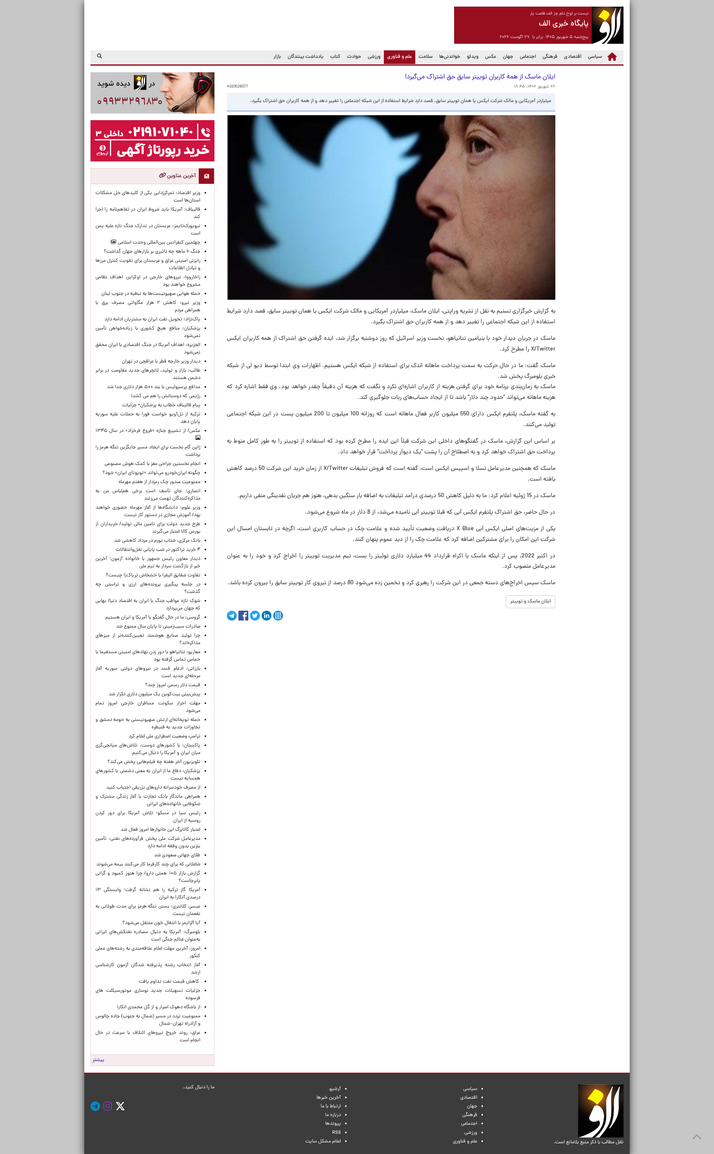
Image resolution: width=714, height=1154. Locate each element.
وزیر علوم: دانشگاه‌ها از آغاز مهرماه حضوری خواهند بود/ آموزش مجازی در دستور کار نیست (147, 511)
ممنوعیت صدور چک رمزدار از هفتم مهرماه (158, 482)
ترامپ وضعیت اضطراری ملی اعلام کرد (164, 736)
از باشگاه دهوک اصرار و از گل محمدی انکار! (158, 1007)
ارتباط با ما (331, 1106)
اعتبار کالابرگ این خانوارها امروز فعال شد (160, 830)
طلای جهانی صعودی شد (177, 855)
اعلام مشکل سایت (323, 1141)
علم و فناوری (398, 57)
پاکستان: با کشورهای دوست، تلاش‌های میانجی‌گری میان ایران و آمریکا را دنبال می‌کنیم (147, 749)
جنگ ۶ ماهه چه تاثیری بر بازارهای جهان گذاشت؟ (152, 252)
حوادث (354, 57)
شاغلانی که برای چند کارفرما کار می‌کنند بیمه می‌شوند (148, 864)
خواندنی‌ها (449, 57)
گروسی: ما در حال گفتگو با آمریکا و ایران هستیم (152, 617)
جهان (508, 57)
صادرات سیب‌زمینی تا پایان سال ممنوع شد (158, 626)
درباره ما (333, 1115)
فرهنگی (550, 57)
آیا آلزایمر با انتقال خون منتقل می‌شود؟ (161, 923)
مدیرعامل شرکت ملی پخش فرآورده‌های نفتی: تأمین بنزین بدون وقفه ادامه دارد (147, 842)
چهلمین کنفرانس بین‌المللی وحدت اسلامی (158, 242)
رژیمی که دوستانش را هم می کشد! (165, 396)
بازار (277, 57)
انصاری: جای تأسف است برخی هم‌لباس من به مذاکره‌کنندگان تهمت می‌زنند (147, 495)
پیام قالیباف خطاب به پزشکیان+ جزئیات (160, 405)
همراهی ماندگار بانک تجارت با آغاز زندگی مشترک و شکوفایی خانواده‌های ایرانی (147, 800)
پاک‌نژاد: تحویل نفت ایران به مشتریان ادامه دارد (152, 319)
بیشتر (98, 1060)
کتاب (335, 57)
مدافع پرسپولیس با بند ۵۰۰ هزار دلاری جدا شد (153, 387)
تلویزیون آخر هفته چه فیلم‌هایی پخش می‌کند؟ (153, 762)
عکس (490, 57)
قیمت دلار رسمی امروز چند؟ (171, 685)
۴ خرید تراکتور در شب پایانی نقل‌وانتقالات (158, 550)
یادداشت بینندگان (306, 57)
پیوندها (333, 1124)
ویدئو (472, 57)
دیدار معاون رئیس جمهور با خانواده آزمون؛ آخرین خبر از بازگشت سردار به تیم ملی (147, 562)
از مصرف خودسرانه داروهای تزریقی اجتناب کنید (153, 787)
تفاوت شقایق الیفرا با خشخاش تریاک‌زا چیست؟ (153, 575)
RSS (336, 1133)
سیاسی (595, 57)
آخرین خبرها (329, 1098)
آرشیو (335, 1089)
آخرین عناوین (181, 176)
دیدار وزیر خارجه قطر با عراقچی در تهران (161, 361)
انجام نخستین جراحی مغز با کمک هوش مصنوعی (152, 464)
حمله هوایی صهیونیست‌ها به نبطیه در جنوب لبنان (150, 294)
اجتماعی (528, 57)
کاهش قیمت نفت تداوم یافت (169, 982)
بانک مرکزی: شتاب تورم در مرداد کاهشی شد (156, 541)
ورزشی (374, 57)
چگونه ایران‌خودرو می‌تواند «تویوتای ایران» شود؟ (151, 473)
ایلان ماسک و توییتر (530, 601)
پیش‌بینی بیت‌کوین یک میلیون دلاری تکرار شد (154, 694)
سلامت (426, 57)
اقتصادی (572, 57)
